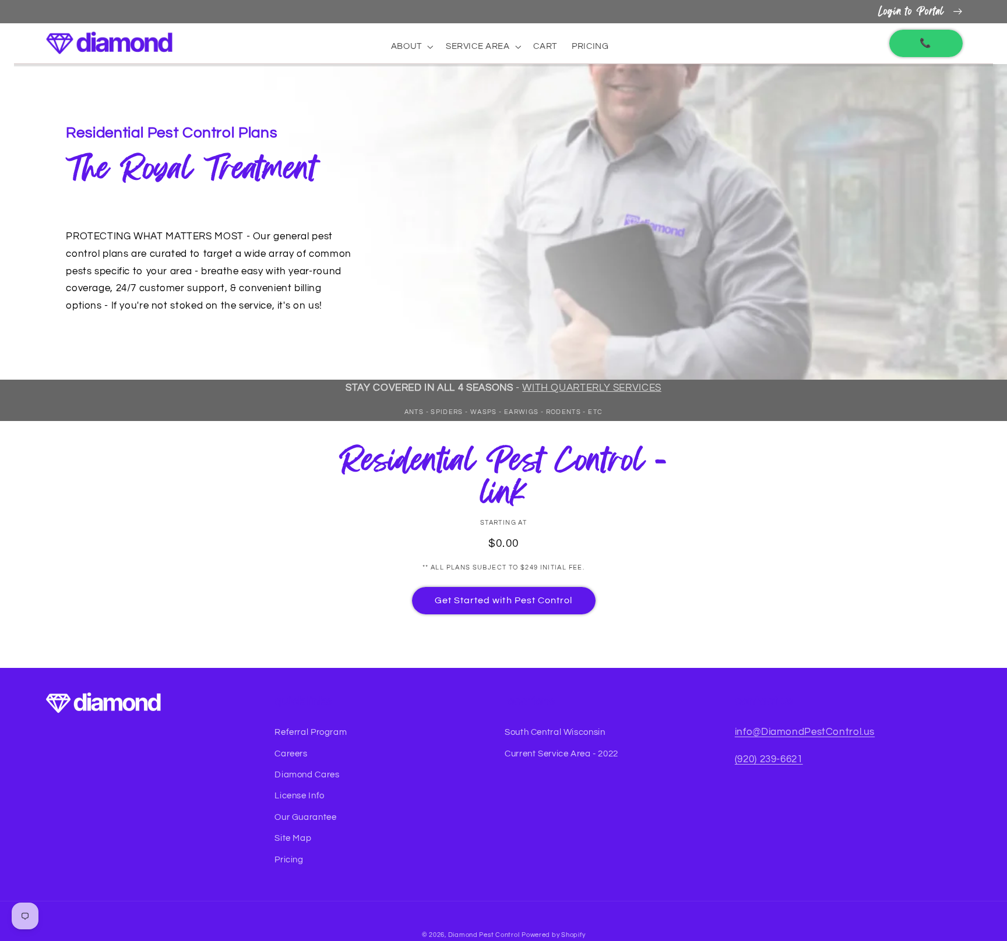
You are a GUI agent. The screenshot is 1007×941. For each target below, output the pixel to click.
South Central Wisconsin (555, 732)
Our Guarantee (305, 817)
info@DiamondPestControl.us (805, 732)
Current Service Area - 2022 (561, 753)
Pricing (288, 859)
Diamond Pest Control (484, 935)
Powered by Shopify (553, 935)
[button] (410, 46)
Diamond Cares (306, 774)
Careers (290, 753)
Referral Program (310, 732)
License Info (299, 795)
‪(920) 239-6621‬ (769, 759)
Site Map (292, 838)
